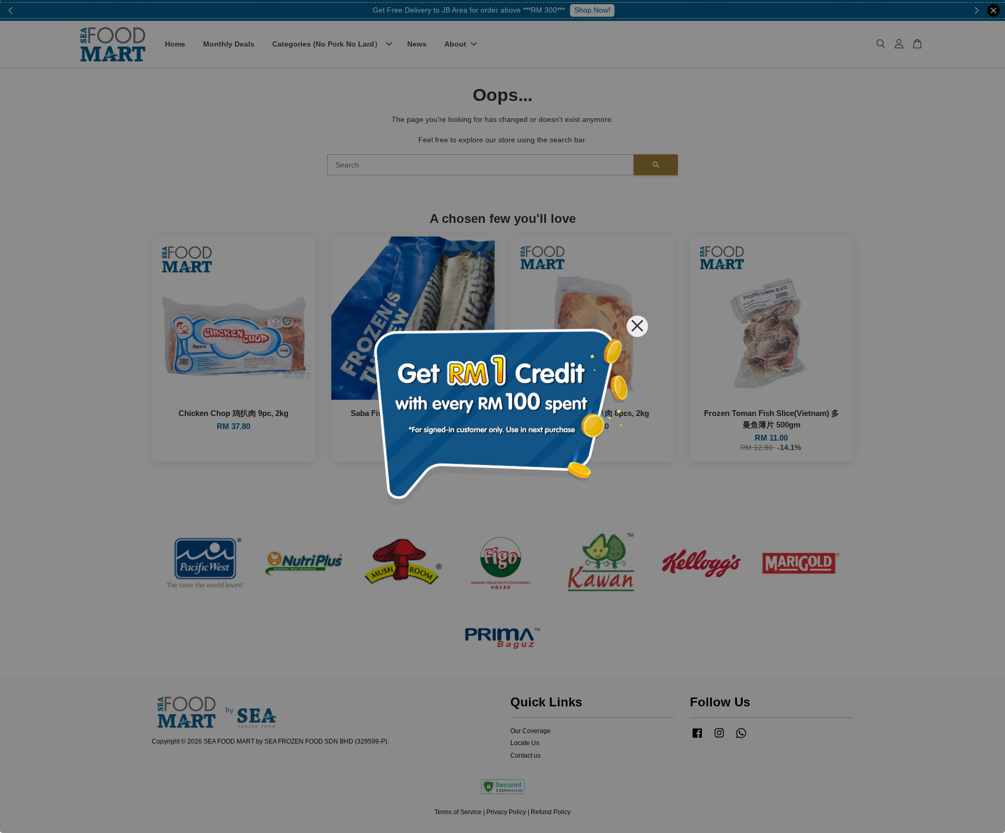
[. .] (502, 416)
